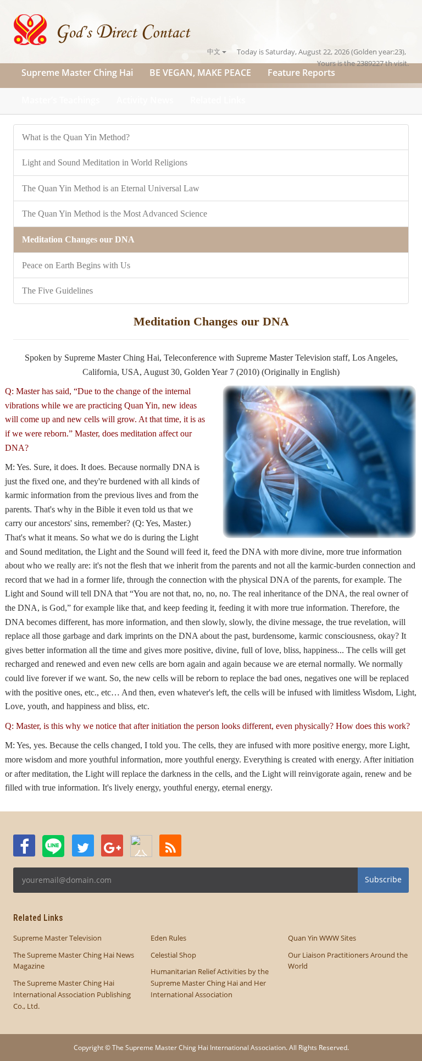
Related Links (218, 100)
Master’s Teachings (60, 100)
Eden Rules (168, 938)
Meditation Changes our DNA (78, 239)
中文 (214, 51)
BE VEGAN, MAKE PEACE (200, 73)
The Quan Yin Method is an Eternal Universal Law (110, 188)
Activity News (145, 100)
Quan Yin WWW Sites (322, 938)
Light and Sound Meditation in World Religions (104, 162)
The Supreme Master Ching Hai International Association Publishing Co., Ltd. (72, 994)
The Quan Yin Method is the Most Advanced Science (114, 213)
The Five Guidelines (57, 290)
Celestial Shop (173, 955)
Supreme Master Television (57, 938)
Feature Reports (301, 73)
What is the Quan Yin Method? (76, 137)
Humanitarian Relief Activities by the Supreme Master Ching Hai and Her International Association (210, 982)
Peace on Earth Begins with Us (76, 265)
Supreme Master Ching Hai (77, 73)
